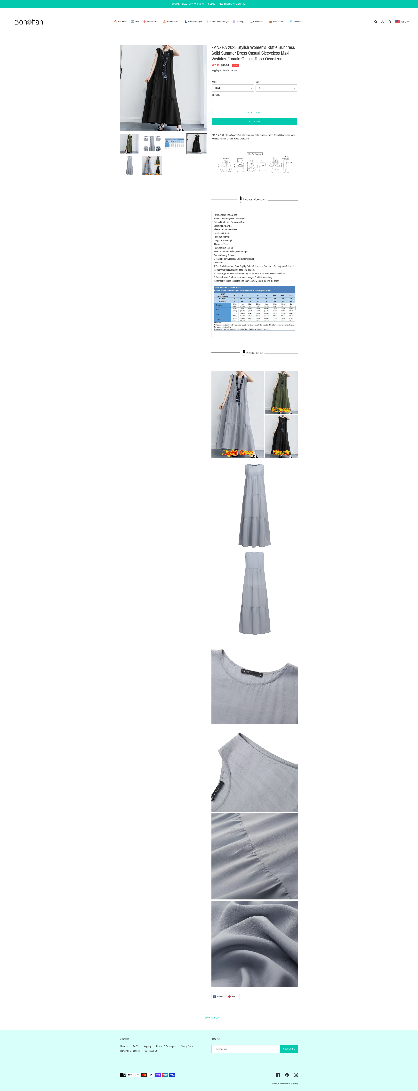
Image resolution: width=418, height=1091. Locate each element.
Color (214, 82)
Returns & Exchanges (166, 1046)
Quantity (216, 95)
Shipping (215, 70)
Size (257, 82)
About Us (124, 1046)
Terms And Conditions (130, 1051)
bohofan (281, 1083)
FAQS (135, 1046)
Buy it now (255, 121)
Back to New (211, 1018)
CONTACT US (151, 1051)
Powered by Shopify (291, 1083)
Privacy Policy (186, 1046)
